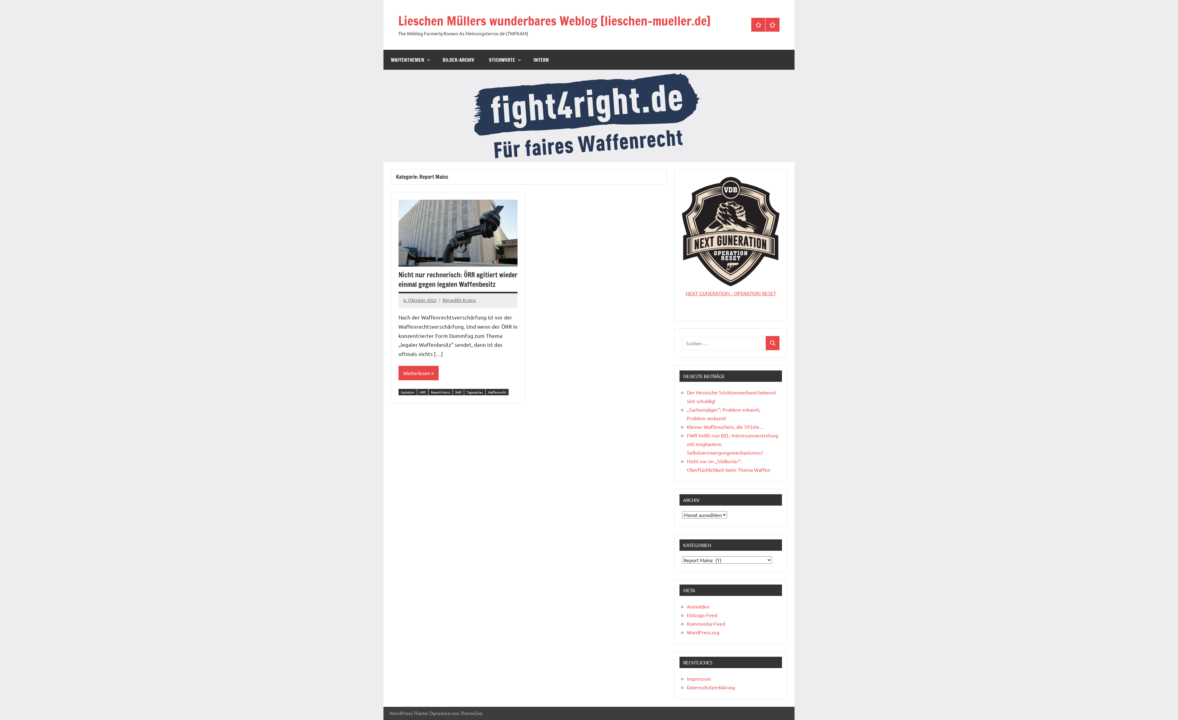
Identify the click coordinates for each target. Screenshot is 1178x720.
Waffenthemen (407, 60)
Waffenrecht (497, 392)
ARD (423, 392)
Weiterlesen (416, 373)
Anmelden (698, 606)
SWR (458, 392)
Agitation (407, 392)
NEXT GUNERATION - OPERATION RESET (731, 293)
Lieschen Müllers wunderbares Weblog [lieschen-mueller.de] (554, 20)
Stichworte (502, 60)
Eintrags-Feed (702, 615)
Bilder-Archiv (458, 60)
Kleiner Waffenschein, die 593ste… (725, 427)
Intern (541, 60)
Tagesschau (475, 392)
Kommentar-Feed (706, 623)
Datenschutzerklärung (711, 687)
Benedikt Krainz (459, 300)
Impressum (699, 678)
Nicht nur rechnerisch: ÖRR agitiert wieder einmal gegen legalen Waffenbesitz (458, 279)
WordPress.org (703, 632)
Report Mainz (440, 392)
